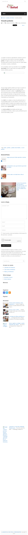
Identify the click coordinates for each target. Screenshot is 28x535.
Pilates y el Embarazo (9, 271)
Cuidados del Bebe (10, 18)
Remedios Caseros (8, 277)
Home (3, 18)
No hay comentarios (21, 23)
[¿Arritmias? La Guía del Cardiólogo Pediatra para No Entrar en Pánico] (6, 477)
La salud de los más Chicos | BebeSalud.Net (11, 532)
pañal (5, 147)
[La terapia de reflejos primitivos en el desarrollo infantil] (6, 319)
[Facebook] (4, 292)
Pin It (23, 25)
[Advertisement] (14, 43)
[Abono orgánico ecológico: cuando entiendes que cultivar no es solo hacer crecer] (6, 374)
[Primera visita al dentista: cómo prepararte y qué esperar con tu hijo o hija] (6, 305)
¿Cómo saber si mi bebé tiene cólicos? (15, 174)
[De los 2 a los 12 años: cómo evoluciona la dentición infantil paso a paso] (6, 312)
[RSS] (10, 292)
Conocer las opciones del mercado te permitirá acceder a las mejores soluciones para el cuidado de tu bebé (22, 186)
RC (2, 23)
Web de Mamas (7, 279)
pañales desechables (15, 147)
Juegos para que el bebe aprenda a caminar (16, 157)
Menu (4, 13)
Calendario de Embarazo (9, 267)
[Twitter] (7, 292)
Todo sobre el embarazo (9, 269)
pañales (8, 147)
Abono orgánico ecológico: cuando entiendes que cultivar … (16, 324)
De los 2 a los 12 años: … (14, 309)
